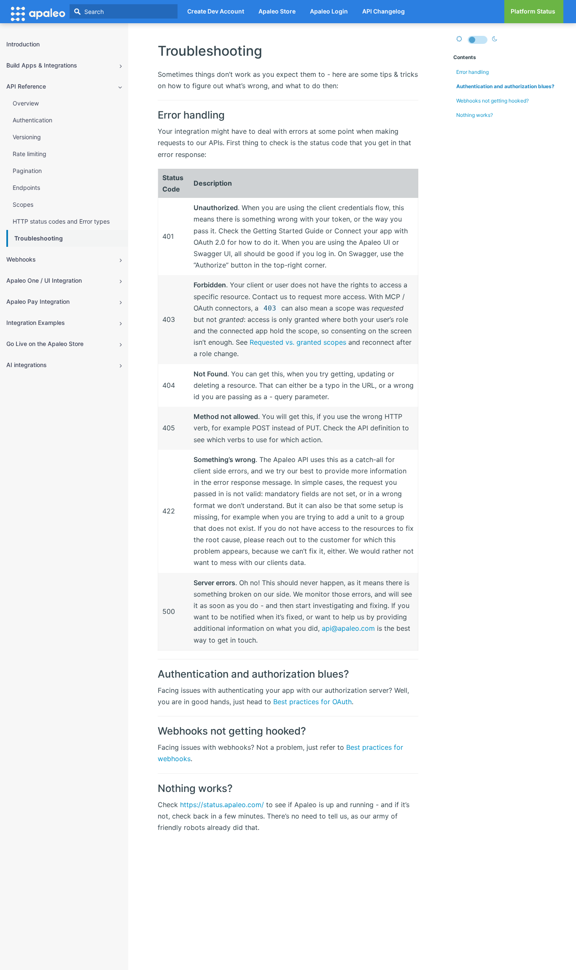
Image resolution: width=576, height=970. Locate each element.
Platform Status (533, 11)
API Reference (26, 86)
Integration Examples (35, 322)
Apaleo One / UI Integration (44, 280)
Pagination (27, 170)
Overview (26, 103)
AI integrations (26, 364)
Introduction (23, 44)
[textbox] (124, 11)
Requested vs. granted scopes (298, 342)
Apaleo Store (277, 11)
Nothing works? (474, 115)
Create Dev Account (215, 11)
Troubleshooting (38, 238)
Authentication (32, 120)
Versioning (27, 137)
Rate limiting (29, 153)
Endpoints (26, 187)
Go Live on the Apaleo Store (44, 343)
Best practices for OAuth (312, 701)
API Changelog (383, 11)
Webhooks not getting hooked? (492, 100)
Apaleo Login (329, 11)
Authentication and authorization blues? (505, 86)
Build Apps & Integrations (41, 65)
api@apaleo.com (348, 628)
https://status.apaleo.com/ (222, 804)
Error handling (472, 72)
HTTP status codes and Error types (61, 221)
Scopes (23, 204)
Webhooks (21, 259)
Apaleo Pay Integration (38, 301)
